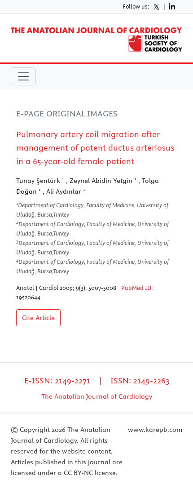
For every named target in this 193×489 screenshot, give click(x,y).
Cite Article (38, 318)
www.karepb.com (155, 430)
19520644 (28, 297)
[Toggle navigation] (23, 76)
